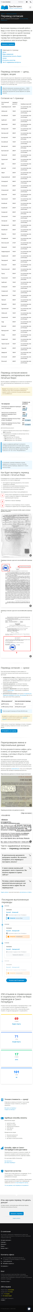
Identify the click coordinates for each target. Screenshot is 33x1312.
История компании (5, 1240)
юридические (4, 20)
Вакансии (3, 1244)
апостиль (16, 695)
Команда (3, 1242)
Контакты (20, 1)
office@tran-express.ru (8, 1263)
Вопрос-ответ (4, 1248)
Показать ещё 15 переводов (16, 980)
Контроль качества (8, 60)
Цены (4, 52)
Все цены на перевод (10, 1108)
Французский (16, 949)
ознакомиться (15, 768)
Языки (2, 1246)
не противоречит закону (21, 1182)
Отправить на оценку (9, 731)
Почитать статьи (5, 1281)
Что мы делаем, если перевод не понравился (16, 1185)
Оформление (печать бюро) (11, 56)
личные (21, 18)
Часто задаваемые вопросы (11, 62)
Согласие (9, 909)
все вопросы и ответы (25, 892)
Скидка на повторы (10, 1109)
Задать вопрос (5, 892)
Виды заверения (7, 54)
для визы (26, 18)
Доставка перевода (10, 1162)
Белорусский (15, 930)
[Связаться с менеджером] (29, 1309)
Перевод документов (11, 13)
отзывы (3, 1300)
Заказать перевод (8, 44)
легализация (23, 695)
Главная (3, 13)
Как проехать (8, 1161)
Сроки (4, 58)
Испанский (15, 912)
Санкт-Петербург (6, 1)
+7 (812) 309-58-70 (7, 1261)
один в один (11, 690)
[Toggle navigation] (30, 7)
